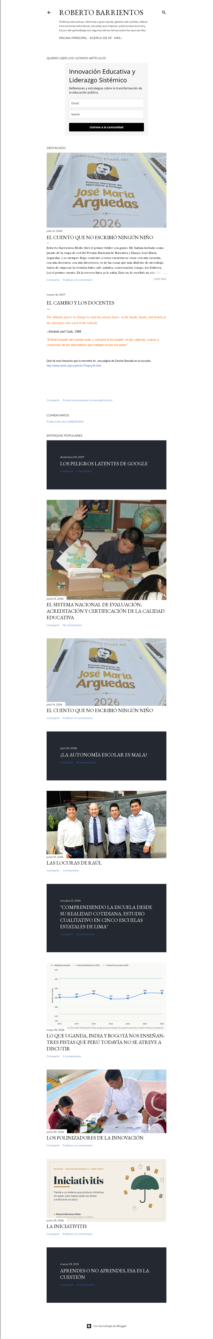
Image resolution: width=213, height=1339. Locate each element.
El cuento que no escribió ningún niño (100, 237)
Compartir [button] (53, 279)
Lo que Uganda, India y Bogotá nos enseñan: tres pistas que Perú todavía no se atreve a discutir (106, 1042)
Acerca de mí (100, 38)
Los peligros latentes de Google (104, 463)
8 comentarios (85, 934)
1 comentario (84, 471)
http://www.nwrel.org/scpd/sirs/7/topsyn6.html (74, 365)
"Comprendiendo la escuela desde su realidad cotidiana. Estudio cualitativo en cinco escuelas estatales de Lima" (106, 917)
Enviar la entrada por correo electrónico (88, 400)
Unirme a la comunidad (106, 127)
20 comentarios (86, 762)
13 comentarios (72, 625)
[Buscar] (163, 11)
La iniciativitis (67, 1226)
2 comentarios (72, 1056)
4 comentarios (85, 1284)
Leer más (160, 279)
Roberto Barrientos (101, 12)
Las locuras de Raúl (74, 863)
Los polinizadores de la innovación (95, 1137)
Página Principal (73, 38)
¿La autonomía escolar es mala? (103, 754)
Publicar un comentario (78, 279)
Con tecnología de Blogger (110, 1326)
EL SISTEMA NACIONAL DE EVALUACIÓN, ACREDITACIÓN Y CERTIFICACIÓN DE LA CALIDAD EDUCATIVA (106, 611)
